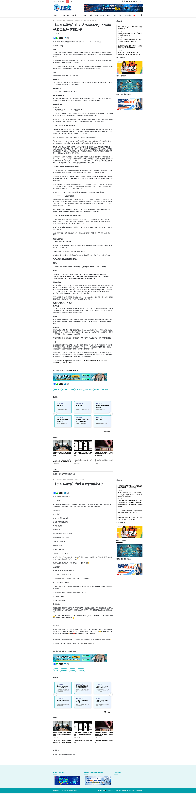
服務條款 (131, 791)
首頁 (55, 20)
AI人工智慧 (66, 15)
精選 (55, 15)
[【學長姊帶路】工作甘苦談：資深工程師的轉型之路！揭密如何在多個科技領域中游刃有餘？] (104, 445)
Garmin (65, 389)
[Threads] (136, 1)
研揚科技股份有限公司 (62, 423)
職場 (108, 15)
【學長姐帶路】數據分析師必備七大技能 (104, 460)
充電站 (102, 15)
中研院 (72, 389)
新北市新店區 (60, 417)
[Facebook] (127, 1)
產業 (91, 15)
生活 (79, 15)
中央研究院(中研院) (81, 423)
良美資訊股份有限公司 (101, 423)
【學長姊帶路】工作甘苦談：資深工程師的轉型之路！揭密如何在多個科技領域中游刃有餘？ (104, 453)
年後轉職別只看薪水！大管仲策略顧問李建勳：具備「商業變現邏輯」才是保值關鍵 (62, 453)
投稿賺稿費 (73, 370)
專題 (120, 15)
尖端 (85, 15)
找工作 (137, 15)
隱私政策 (125, 791)
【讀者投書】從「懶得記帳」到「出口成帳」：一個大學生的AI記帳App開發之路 (83, 453)
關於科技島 (111, 791)
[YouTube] (129, 1)
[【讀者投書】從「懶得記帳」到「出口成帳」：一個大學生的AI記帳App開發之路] (83, 445)
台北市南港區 (80, 417)
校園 (114, 15)
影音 (96, 15)
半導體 (74, 15)
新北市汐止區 (80, 403)
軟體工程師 (88, 389)
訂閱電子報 (139, 791)
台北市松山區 (99, 417)
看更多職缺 (107, 431)
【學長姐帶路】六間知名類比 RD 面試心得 (83, 460)
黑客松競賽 (127, 15)
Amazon (57, 389)
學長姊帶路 (63, 20)
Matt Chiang (63, 361)
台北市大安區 (99, 403)
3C (60, 15)
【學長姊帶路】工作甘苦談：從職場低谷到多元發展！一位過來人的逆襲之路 (62, 460)
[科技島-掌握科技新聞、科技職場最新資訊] (62, 7)
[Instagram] (132, 1)
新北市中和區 (60, 403)
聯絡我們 (118, 791)
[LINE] (134, 1)
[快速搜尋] (141, 15)
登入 (140, 1)
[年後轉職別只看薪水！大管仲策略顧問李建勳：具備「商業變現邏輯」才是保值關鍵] (62, 445)
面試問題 (97, 389)
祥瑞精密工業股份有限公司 (82, 409)
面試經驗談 (105, 389)
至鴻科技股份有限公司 (62, 409)
